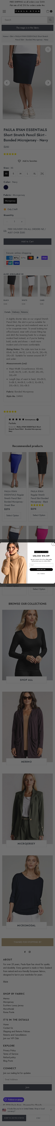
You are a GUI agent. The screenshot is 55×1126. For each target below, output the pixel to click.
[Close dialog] (53, 543)
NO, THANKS (41, 573)
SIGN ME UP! (41, 569)
